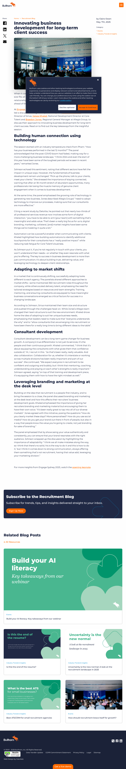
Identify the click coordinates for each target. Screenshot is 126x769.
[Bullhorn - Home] (11, 738)
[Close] (98, 80)
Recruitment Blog (28, 18)
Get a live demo (63, 766)
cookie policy (65, 100)
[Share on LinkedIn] (5, 30)
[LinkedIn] (121, 741)
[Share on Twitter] (5, 36)
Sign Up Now (16, 511)
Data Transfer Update (34, 752)
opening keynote (81, 467)
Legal (89, 752)
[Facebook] (117, 741)
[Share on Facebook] (5, 23)
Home (16, 18)
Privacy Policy (78, 752)
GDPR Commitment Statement (58, 752)
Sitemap (97, 752)
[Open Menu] (121, 5)
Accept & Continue (87, 107)
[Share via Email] (5, 42)
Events (100, 31)
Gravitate (20, 759)
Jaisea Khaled (39, 116)
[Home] (9, 6)
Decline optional (67, 107)
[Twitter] (113, 741)
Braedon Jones (34, 119)
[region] (63, 95)
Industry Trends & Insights (107, 34)
